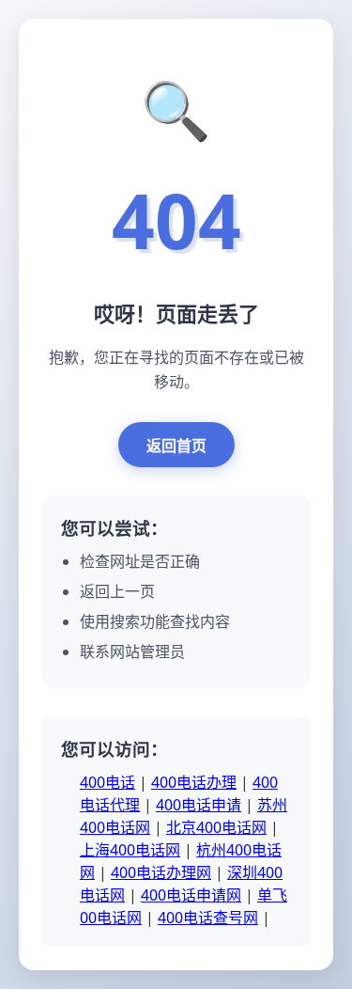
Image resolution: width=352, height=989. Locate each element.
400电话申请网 (191, 895)
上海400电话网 (130, 850)
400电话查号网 (208, 917)
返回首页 (176, 445)
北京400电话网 (216, 827)
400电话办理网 (161, 872)
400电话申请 (198, 804)
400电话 (107, 782)
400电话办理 (194, 782)
